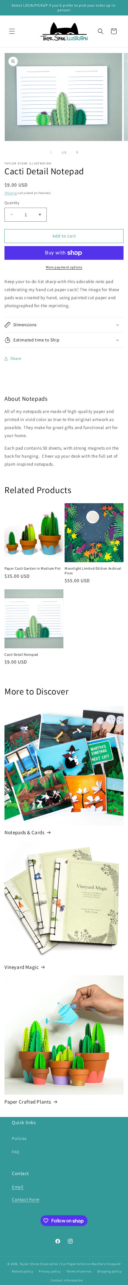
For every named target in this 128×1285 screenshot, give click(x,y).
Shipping (10, 193)
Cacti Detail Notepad (21, 654)
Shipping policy (109, 1271)
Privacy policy (50, 1271)
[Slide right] (77, 152)
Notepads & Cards (24, 832)
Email (18, 1187)
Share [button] (15, 358)
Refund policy (22, 1271)
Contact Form (25, 1199)
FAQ (15, 1152)
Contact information (67, 1280)
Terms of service (78, 1271)
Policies (19, 1138)
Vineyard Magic (21, 967)
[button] (11, 31)
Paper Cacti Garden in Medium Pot (32, 568)
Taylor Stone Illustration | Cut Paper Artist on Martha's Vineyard (70, 1264)
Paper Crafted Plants (27, 1101)
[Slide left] (50, 152)
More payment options (64, 267)
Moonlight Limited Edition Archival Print (93, 570)
